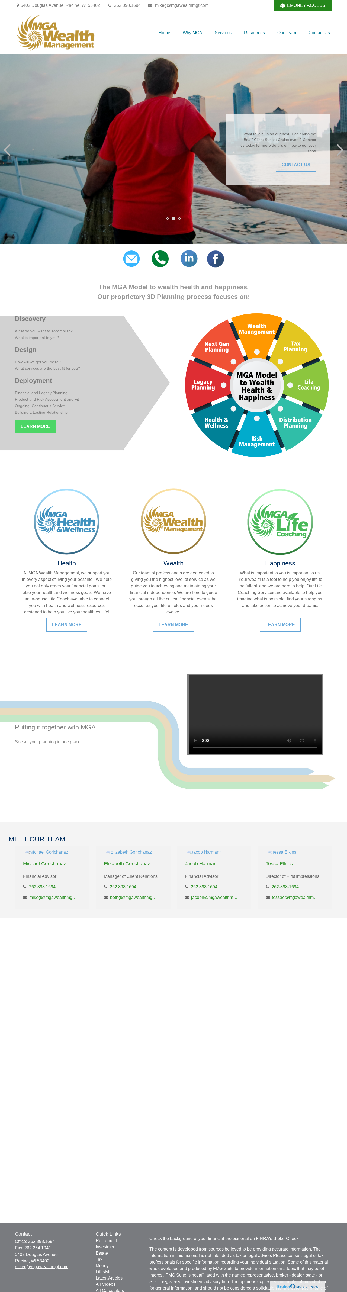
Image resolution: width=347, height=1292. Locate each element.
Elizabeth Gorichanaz (127, 863)
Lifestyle (104, 1271)
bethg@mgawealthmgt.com (134, 897)
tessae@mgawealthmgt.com (295, 897)
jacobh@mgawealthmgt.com (215, 897)
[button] (164, 32)
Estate (102, 1253)
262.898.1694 (127, 5)
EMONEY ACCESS (306, 5)
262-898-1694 (285, 887)
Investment (106, 1247)
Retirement (106, 1240)
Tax (99, 1259)
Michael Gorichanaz (44, 863)
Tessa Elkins (279, 863)
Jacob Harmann (202, 863)
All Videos (105, 1284)
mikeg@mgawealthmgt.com (181, 5)
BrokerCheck (285, 1238)
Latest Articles (109, 1278)
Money (102, 1265)
